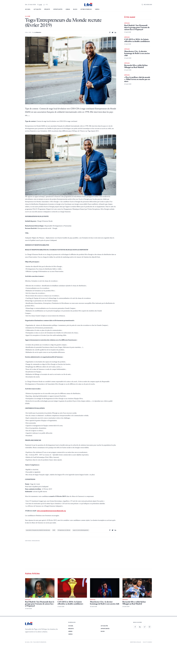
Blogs (75, 9)
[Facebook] (135, 627)
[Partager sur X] (112, 32)
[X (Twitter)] (144, 627)
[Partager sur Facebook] (110, 32)
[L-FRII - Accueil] (88, 4)
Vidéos (97, 9)
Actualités (37, 9)
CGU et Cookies (147, 642)
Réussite (47, 9)
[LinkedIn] (140, 627)
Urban (68, 9)
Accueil (27, 9)
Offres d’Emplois (86, 9)
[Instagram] (149, 627)
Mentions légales (135, 642)
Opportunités (57, 9)
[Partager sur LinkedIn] (115, 32)
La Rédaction (37, 32)
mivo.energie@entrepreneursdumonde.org (51, 511)
